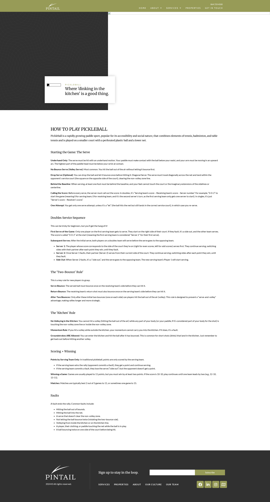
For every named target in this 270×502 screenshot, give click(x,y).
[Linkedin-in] (208, 484)
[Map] (223, 484)
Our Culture (153, 484)
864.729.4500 (217, 4)
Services (104, 484)
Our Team (172, 484)
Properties (121, 484)
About (137, 484)
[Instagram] (215, 484)
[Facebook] (200, 484)
